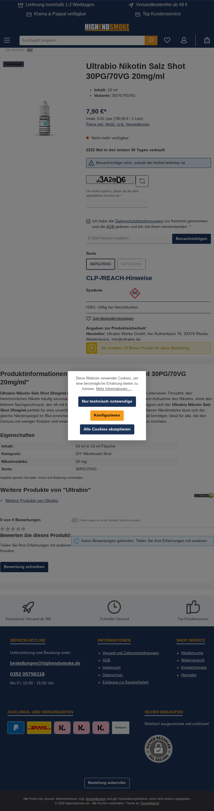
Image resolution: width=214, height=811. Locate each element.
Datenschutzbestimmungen (139, 221)
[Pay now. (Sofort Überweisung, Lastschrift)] (81, 727)
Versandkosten (96, 798)
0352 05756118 (27, 674)
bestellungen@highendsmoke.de (45, 663)
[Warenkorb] (207, 40)
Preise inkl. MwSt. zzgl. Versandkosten (118, 124)
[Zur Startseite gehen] (107, 27)
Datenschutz (113, 675)
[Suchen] (151, 40)
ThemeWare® (149, 803)
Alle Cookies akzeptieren (107, 429)
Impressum (112, 668)
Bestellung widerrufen (107, 783)
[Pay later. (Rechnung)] (101, 727)
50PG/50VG (133, 265)
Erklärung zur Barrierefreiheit (126, 682)
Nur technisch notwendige (107, 401)
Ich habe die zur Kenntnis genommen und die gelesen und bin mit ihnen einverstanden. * (150, 224)
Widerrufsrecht (193, 660)
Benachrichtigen (191, 239)
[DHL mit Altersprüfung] (39, 727)
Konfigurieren (107, 415)
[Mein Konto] (184, 40)
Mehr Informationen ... (114, 389)
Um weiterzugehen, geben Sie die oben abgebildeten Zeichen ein (112, 193)
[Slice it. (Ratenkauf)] (62, 727)
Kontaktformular (194, 668)
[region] (44, 118)
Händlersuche (192, 653)
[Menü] (7, 40)
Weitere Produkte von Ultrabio (31, 501)
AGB (110, 227)
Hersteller (188, 675)
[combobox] (82, 40)
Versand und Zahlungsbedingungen (131, 653)
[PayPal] (16, 727)
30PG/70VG (102, 265)
